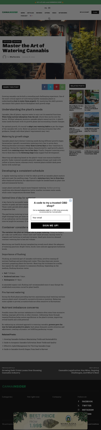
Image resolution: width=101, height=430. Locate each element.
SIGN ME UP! (50, 225)
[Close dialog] (70, 200)
